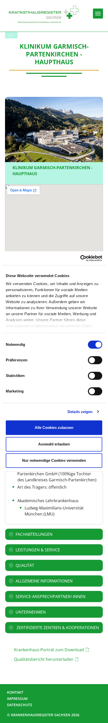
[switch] (95, 360)
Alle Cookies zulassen (54, 427)
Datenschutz (19, 704)
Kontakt (15, 692)
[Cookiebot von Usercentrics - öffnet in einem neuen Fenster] (80, 258)
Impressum (17, 698)
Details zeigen (80, 412)
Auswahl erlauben (54, 444)
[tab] (54, 534)
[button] (54, 534)
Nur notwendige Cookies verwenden (54, 460)
